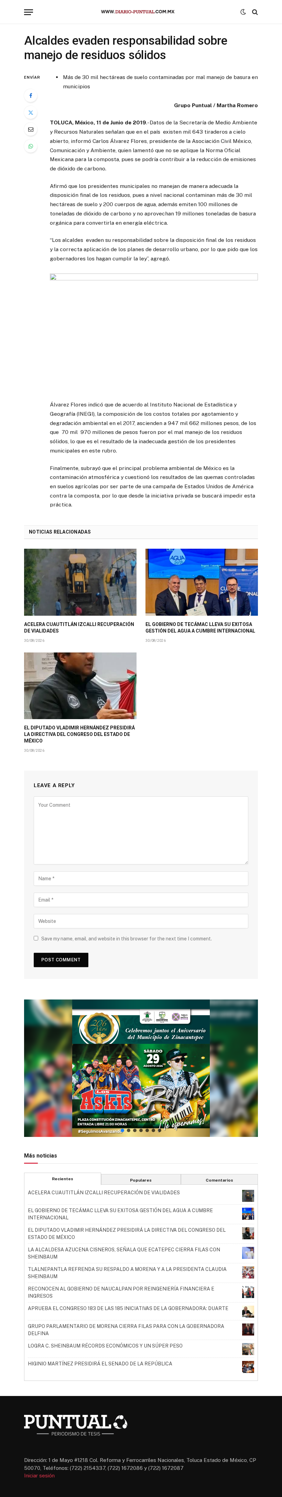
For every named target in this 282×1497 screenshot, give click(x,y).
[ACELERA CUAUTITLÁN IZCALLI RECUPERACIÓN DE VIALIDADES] (80, 582)
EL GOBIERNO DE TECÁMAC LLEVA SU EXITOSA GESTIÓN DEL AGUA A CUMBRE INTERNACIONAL (200, 628)
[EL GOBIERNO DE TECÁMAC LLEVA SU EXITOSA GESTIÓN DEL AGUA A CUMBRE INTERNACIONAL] (201, 582)
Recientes (62, 1178)
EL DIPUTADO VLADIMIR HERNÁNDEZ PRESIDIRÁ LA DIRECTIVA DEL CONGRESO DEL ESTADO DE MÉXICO (79, 734)
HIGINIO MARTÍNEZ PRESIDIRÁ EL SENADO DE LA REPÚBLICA (100, 1363)
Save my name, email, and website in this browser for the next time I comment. (126, 938)
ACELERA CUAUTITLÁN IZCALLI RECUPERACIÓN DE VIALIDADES (79, 628)
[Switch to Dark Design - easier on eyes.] (243, 12)
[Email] (30, 129)
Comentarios (219, 1180)
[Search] (254, 12)
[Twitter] (30, 112)
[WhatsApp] (30, 146)
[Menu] (28, 12)
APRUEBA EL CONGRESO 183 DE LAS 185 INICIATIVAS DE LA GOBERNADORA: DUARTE (128, 1308)
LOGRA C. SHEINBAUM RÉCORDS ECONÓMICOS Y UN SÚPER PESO (105, 1346)
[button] (141, 1068)
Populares (141, 1180)
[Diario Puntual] (141, 12)
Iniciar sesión (39, 1475)
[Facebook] (30, 95)
